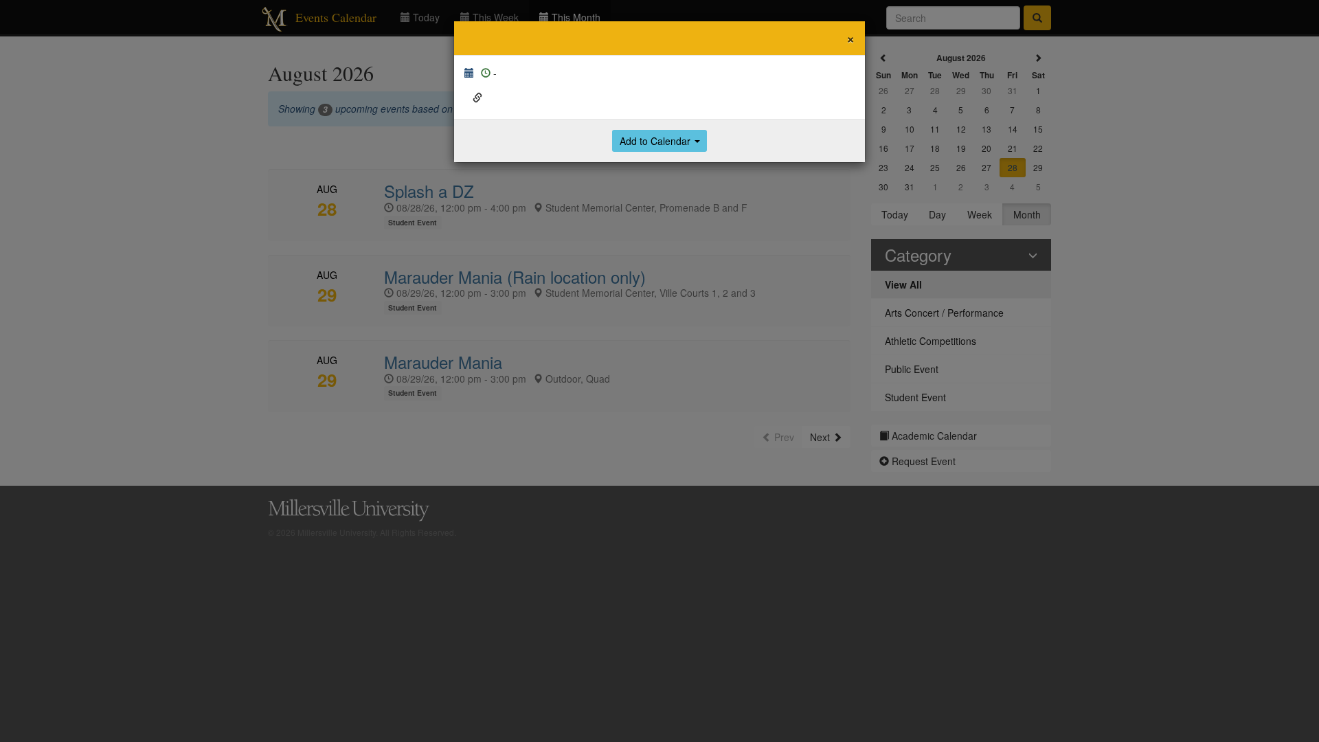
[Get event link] (477, 98)
